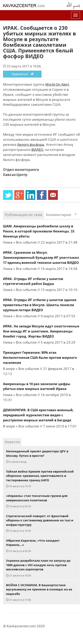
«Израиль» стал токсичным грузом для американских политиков (36, 501)
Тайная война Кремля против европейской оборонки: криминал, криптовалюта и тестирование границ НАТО (40, 478)
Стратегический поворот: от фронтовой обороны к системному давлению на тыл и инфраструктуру (39, 523)
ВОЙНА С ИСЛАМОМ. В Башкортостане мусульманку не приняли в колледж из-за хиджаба (39, 592)
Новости (12, 442)
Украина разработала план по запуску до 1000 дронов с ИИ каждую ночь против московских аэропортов (38, 567)
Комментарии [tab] (61, 214)
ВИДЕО (37, 149)
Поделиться (20, 74)
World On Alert (57, 84)
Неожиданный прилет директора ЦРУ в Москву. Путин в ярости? (37, 456)
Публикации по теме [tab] (23, 214)
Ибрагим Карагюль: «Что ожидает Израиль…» (33, 545)
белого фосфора (30, 144)
